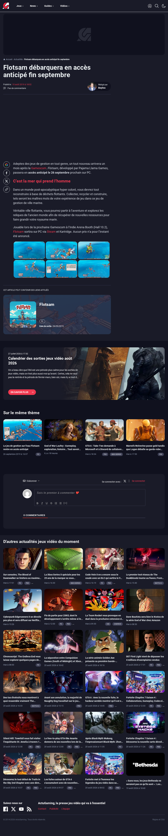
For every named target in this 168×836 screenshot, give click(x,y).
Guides (48, 6)
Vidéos (63, 6)
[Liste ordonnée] (56, 503)
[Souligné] (46, 503)
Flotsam (46, 304)
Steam (51, 231)
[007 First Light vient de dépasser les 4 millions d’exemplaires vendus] (145, 640)
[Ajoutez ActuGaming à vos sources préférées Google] (6, 164)
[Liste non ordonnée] (60, 503)
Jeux (18, 6)
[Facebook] (5, 809)
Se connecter (138, 481)
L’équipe (66, 808)
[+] (65, 503)
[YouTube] (21, 809)
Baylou (101, 87)
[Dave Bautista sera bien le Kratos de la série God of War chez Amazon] (145, 600)
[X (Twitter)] (13, 809)
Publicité (54, 808)
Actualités (18, 59)
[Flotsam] (23, 314)
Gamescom (38, 168)
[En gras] (37, 503)
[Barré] (51, 503)
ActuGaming (5, 6)
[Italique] (42, 503)
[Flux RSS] (29, 809)
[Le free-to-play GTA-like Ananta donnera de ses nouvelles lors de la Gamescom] (63, 722)
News (33, 6)
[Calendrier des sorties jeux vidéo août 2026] (84, 373)
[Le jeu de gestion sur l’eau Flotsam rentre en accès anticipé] (22, 429)
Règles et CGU (158, 819)
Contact (42, 808)
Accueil (9, 59)
